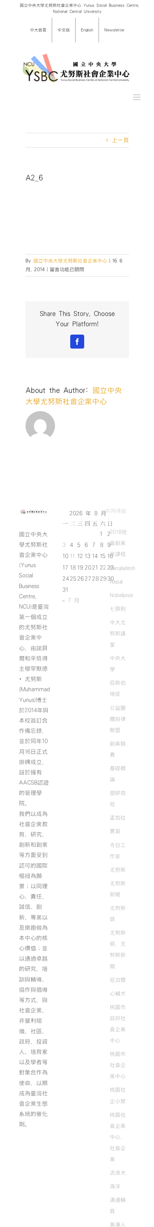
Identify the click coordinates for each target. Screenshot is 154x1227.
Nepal (116, 581)
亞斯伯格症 (118, 688)
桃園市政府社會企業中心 (118, 1024)
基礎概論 (118, 774)
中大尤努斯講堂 (118, 633)
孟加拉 (118, 817)
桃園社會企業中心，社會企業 (118, 1137)
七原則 (118, 608)
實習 (115, 831)
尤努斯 (118, 869)
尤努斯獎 (118, 914)
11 (72, 556)
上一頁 (120, 140)
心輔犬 (118, 993)
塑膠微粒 (118, 798)
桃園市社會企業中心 (118, 1065)
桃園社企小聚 (118, 1095)
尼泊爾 (118, 979)
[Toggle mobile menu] (137, 97)
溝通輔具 (118, 1205)
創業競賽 (118, 749)
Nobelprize (121, 595)
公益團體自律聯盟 (118, 719)
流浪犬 (118, 1172)
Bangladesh (122, 568)
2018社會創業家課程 (118, 543)
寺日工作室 (118, 851)
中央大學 (118, 664)
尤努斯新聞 (118, 889)
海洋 (115, 1186)
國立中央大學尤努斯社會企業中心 (70, 260)
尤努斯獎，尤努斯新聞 (118, 949)
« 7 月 (71, 600)
